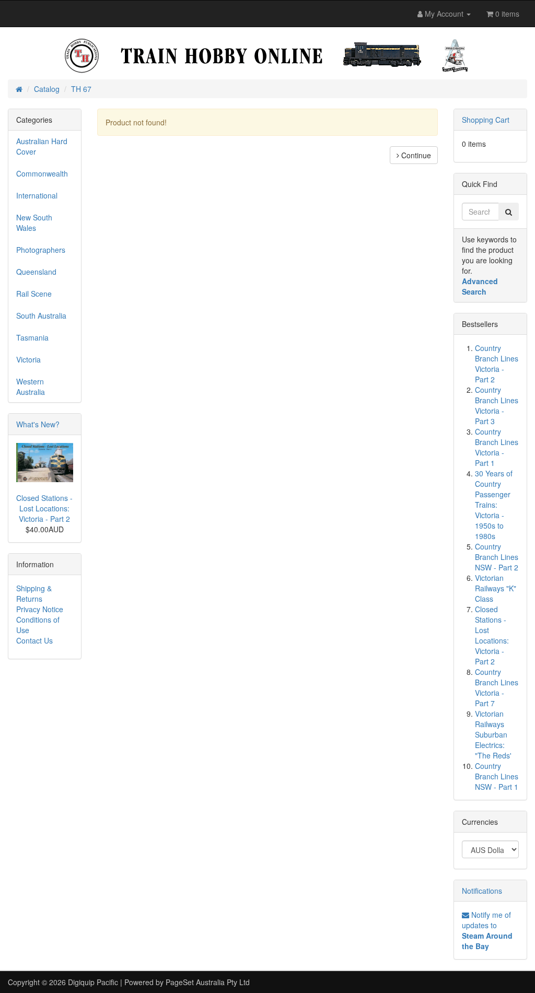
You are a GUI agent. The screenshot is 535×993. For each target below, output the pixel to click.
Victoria (28, 359)
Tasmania (32, 337)
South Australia (41, 315)
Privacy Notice (39, 609)
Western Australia (30, 386)
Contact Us (34, 640)
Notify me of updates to (487, 930)
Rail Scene (34, 293)
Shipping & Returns (34, 593)
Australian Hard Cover (41, 146)
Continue (415, 155)
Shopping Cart (485, 119)
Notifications (482, 890)
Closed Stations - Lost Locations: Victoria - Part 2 (44, 508)
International (36, 195)
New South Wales (34, 222)
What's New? (38, 424)
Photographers (40, 249)
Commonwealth (42, 173)
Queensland (36, 271)
